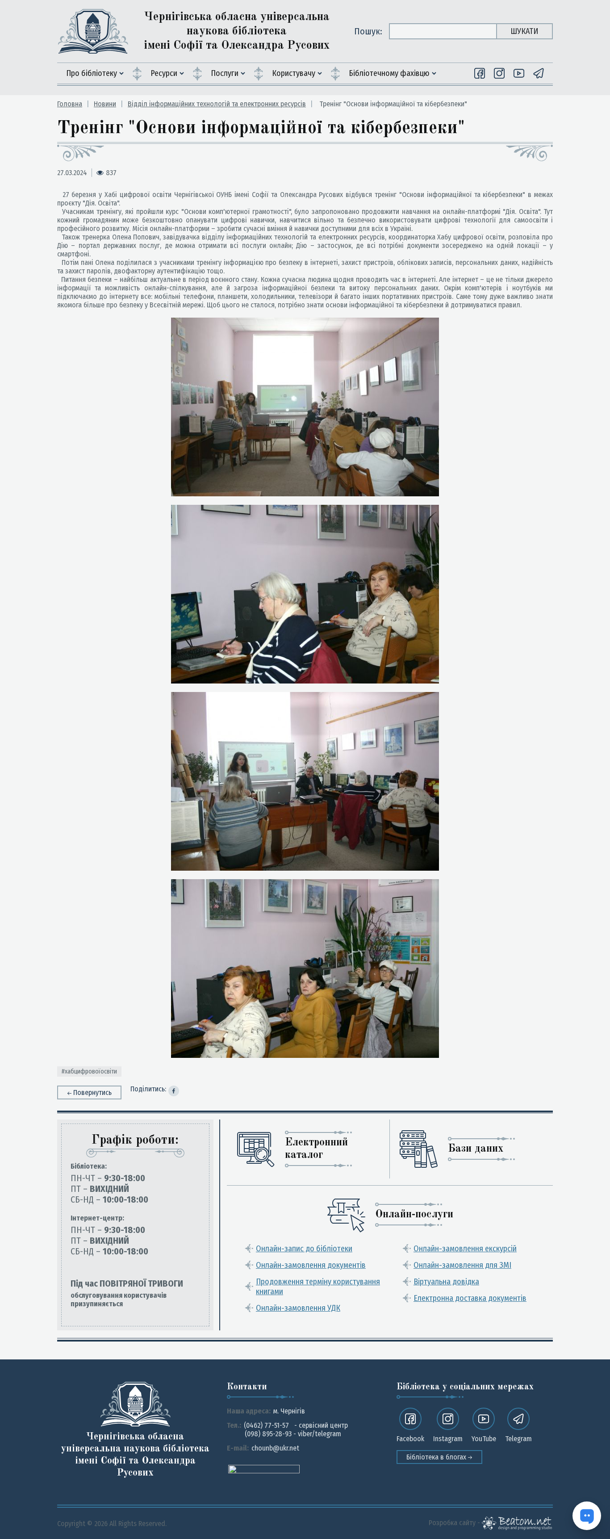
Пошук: (368, 31)
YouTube (484, 1438)
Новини (105, 104)
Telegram (518, 1438)
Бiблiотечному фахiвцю (389, 73)
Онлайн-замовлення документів (311, 1265)
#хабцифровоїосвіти (89, 1071)
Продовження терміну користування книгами (318, 1286)
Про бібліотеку (91, 73)
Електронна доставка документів (470, 1298)
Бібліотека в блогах (437, 1457)
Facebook (410, 1438)
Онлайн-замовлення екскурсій (465, 1249)
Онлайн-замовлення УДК (298, 1308)
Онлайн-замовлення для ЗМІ (462, 1265)
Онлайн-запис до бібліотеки (304, 1249)
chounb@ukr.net (275, 1448)
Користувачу (293, 73)
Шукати (524, 31)
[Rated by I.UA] (264, 1468)
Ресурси (163, 73)
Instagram (448, 1438)
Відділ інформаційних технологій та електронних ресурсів (217, 104)
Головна (69, 104)
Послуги (224, 73)
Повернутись (92, 1092)
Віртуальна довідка (446, 1282)
